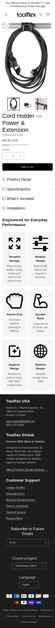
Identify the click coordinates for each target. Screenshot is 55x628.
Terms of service (29, 616)
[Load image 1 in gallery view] (13, 104)
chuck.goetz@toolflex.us (20, 421)
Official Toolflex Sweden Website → (27, 470)
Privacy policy (12, 616)
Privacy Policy (14, 518)
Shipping (5, 145)
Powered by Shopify (29, 610)
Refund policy (46, 610)
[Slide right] (51, 104)
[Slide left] (3, 104)
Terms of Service (16, 512)
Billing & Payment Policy (20, 500)
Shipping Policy (15, 493)
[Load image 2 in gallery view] (27, 104)
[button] (6, 14)
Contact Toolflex (15, 487)
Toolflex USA (15, 610)
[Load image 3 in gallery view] (41, 104)
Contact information (29, 622)
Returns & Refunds (17, 506)
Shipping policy (45, 616)
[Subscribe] (45, 542)
